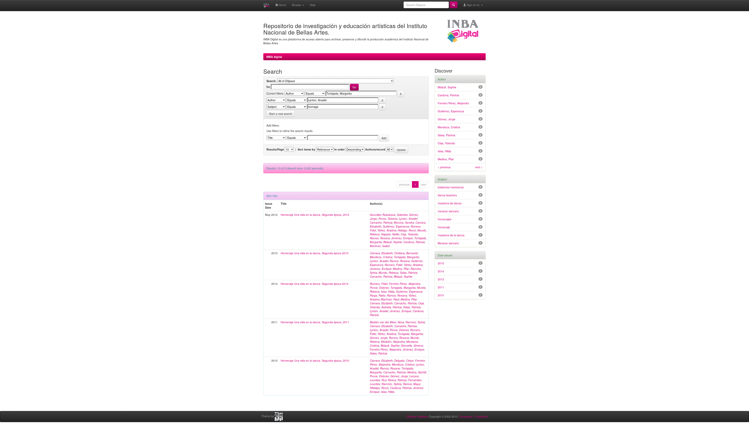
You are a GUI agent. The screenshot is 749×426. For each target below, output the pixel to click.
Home (282, 5)
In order (339, 149)
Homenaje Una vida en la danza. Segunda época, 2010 (315, 360)
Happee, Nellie (390, 234)
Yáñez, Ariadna (386, 230)
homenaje (444, 227)
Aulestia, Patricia (391, 307)
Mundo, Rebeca (388, 273)
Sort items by (306, 149)
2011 (441, 287)
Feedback (481, 416)
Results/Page (275, 149)
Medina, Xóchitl (416, 372)
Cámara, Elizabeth (381, 253)
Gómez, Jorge (378, 338)
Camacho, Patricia (381, 222)
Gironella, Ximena (412, 345)
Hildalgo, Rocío (379, 388)
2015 (441, 263)
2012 (441, 279)
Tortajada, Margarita (406, 257)
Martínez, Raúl (390, 299)
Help (312, 5)
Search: (271, 81)
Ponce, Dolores (387, 219)
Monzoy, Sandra (404, 222)
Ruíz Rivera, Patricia (394, 380)
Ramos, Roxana (380, 238)
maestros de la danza (451, 235)
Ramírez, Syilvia (391, 384)
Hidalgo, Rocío (407, 230)
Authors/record (375, 149)
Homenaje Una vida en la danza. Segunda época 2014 (314, 284)
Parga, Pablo (377, 295)
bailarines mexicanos (451, 187)
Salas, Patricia (408, 273)
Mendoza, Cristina (381, 257)
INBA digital (274, 57)
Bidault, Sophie (392, 242)
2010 (441, 295)
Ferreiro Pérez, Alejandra (404, 284)
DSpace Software (417, 416)
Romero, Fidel (393, 265)
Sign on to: (473, 5)
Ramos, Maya (411, 384)
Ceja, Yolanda (409, 234)
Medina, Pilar (401, 269)
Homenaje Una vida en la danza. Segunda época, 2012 (315, 215)
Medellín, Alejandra (393, 342)
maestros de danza (449, 203)
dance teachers (447, 195)
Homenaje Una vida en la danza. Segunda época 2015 (314, 253)
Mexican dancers (448, 243)
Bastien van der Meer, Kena (387, 322)
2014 (441, 271)
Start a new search (280, 114)
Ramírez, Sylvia (415, 322)
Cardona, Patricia (414, 242)
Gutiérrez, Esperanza (396, 226)
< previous (444, 167)
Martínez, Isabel (380, 246)
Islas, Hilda (387, 291)
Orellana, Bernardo (406, 253)
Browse (297, 5)
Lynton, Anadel (408, 219)
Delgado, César (404, 360)
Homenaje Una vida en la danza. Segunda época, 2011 (315, 322)
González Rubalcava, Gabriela (388, 215)
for (268, 87)
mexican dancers (448, 211)
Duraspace (466, 416)
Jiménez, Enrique (402, 238)
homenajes (444, 219)
